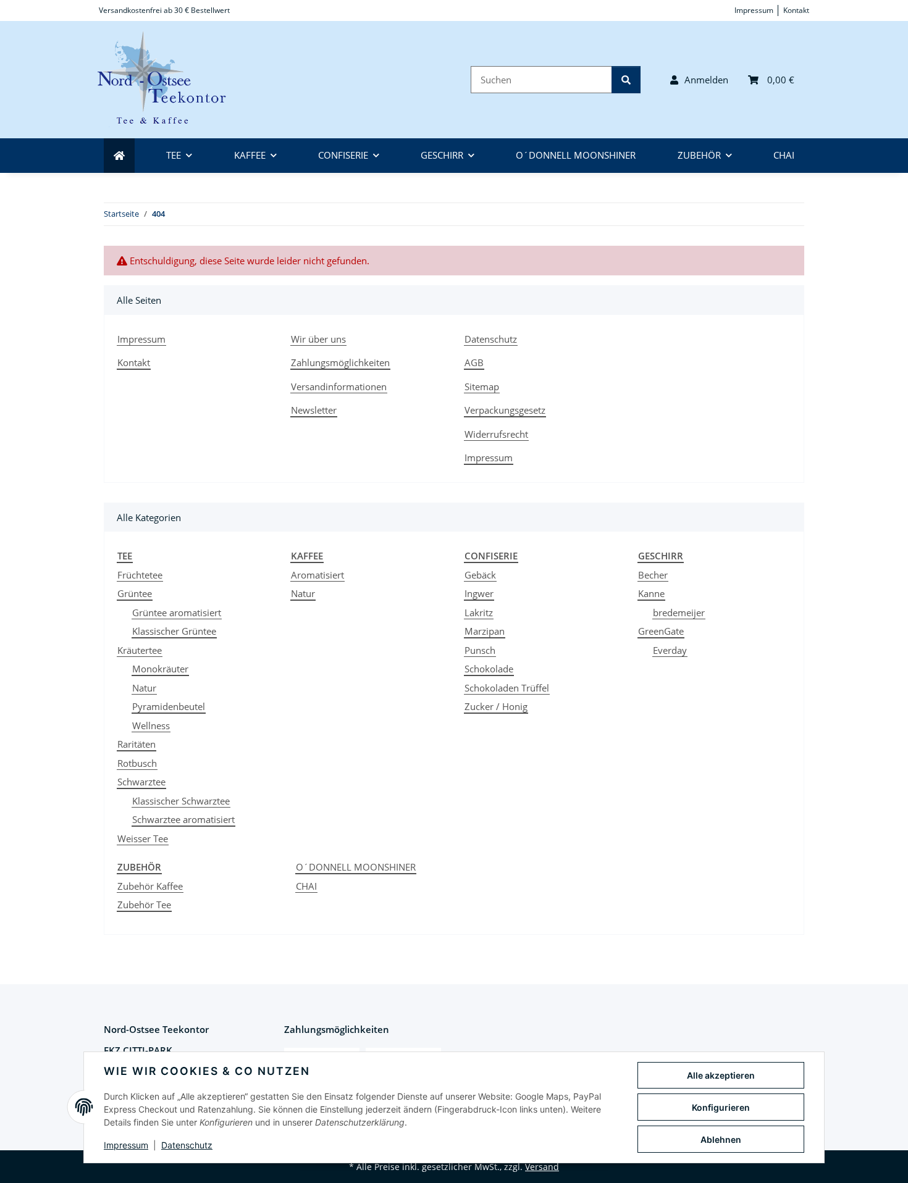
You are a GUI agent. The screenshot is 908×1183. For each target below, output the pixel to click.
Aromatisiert (317, 575)
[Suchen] (626, 80)
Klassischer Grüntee (174, 631)
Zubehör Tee (144, 904)
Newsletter (314, 410)
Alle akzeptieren (721, 1075)
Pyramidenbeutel (168, 706)
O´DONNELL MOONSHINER (356, 867)
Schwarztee (141, 781)
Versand (542, 1167)
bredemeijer (679, 612)
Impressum (126, 1145)
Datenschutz (186, 1145)
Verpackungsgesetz (505, 410)
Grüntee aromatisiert (176, 612)
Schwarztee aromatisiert (183, 819)
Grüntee (134, 593)
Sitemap (482, 386)
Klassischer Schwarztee (181, 801)
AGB (474, 362)
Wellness (151, 725)
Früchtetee (139, 575)
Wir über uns (318, 339)
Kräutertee (139, 650)
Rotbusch (137, 763)
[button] (699, 80)
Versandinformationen (339, 386)
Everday (670, 650)
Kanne (651, 593)
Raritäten (136, 744)
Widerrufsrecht (496, 434)
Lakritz (479, 612)
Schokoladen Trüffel (507, 688)
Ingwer (479, 593)
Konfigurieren (721, 1107)
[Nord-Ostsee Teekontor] (169, 79)
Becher (653, 575)
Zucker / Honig (496, 706)
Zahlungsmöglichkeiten (340, 362)
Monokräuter (160, 669)
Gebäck (480, 575)
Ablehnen (720, 1139)
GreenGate (661, 631)
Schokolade (489, 669)
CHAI (306, 886)
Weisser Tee (142, 838)
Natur (144, 688)
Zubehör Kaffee (150, 886)
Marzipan (485, 631)
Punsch (480, 650)
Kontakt (796, 10)
